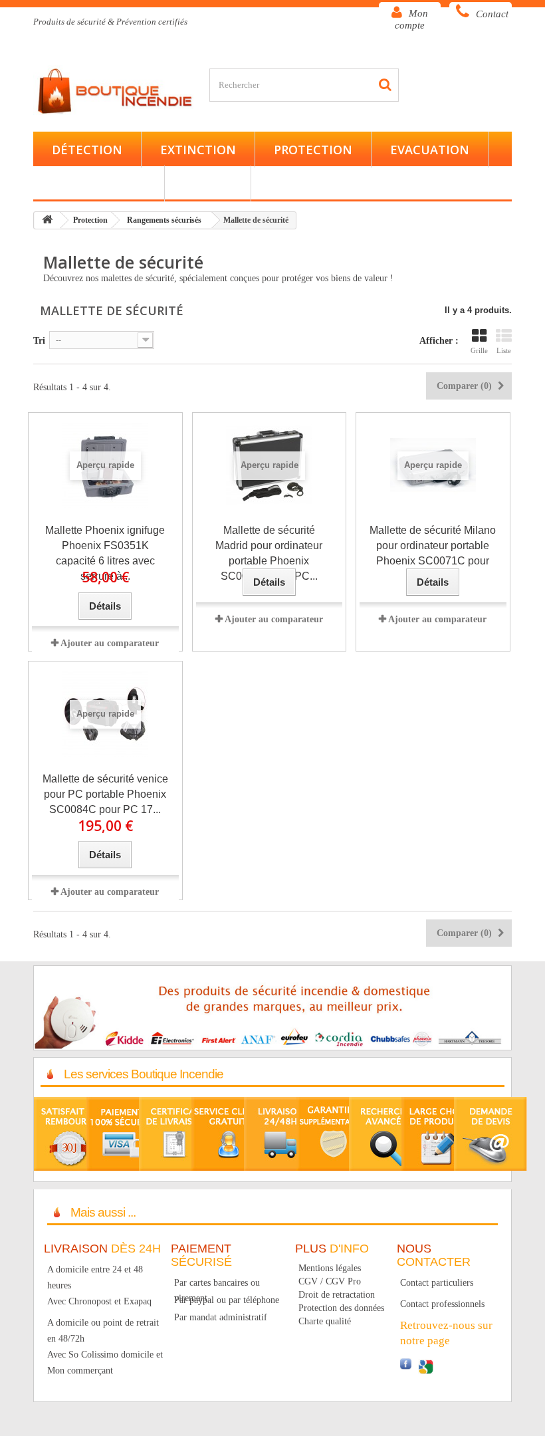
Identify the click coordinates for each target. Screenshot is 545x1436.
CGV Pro (343, 1281)
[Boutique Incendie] (116, 90)
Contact (492, 14)
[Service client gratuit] (228, 1133)
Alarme (207, 183)
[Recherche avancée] (385, 1133)
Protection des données (341, 1308)
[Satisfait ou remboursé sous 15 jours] (70, 1133)
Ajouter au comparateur (109, 643)
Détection (87, 150)
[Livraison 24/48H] (280, 1133)
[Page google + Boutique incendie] (425, 1366)
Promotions (311, 183)
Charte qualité (324, 1321)
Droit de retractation (336, 1295)
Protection (313, 150)
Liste (503, 350)
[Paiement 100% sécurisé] (123, 1133)
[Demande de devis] (490, 1133)
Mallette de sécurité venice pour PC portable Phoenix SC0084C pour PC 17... (105, 794)
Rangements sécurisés (164, 220)
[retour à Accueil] (47, 220)
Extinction (198, 150)
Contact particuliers (436, 1283)
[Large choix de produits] (438, 1133)
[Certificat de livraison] (175, 1133)
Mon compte (411, 19)
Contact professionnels (442, 1304)
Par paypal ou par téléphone (226, 1300)
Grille (479, 350)
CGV (308, 1281)
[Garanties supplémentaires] (333, 1133)
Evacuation (429, 150)
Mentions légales (329, 1268)
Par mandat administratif (220, 1317)
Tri (39, 341)
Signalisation (99, 183)
